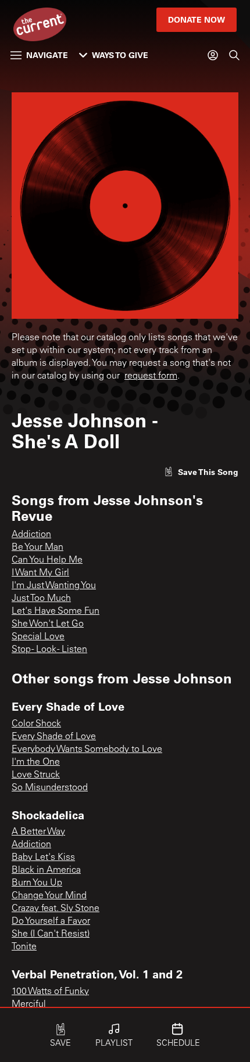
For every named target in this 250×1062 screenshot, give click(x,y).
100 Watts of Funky (50, 991)
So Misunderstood (50, 788)
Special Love (38, 637)
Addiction (31, 534)
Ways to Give (120, 54)
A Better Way (38, 832)
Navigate (47, 54)
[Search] (234, 55)
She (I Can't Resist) (51, 934)
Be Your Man (37, 547)
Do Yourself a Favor (51, 921)
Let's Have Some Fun (55, 611)
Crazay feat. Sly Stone (55, 908)
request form (150, 376)
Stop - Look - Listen (49, 649)
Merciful (29, 1004)
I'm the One (36, 762)
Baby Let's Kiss (43, 857)
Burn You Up (37, 883)
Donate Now (196, 19)
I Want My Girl (40, 573)
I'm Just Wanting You (54, 586)
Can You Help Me (47, 560)
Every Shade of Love (54, 736)
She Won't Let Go (48, 624)
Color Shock (36, 724)
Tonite (24, 947)
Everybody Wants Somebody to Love (87, 749)
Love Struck (36, 775)
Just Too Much (41, 598)
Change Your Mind (49, 896)
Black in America (46, 870)
